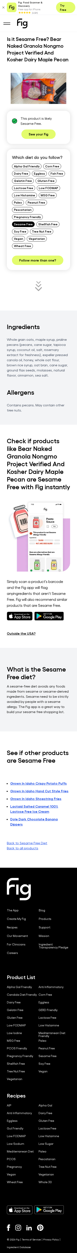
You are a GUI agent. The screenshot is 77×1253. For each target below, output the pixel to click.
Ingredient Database (19, 1247)
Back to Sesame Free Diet (27, 843)
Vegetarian (37, 238)
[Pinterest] (40, 1227)
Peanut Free (36, 202)
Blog (42, 910)
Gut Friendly (15, 1128)
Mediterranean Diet (20, 1151)
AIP (9, 1105)
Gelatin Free (23, 180)
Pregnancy (14, 1166)
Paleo (18, 202)
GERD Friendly (48, 1009)
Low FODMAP (48, 188)
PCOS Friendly (17, 1048)
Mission (44, 935)
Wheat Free (22, 245)
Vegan (18, 238)
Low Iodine (14, 1032)
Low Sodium (15, 1143)
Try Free (63, 7)
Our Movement (17, 935)
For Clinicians (16, 944)
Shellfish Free (48, 224)
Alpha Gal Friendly (27, 166)
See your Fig (38, 134)
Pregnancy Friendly (27, 217)
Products (45, 918)
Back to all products (22, 848)
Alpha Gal (45, 1105)
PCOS (11, 1159)
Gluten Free (46, 180)
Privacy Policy (51, 1239)
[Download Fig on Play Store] (49, 1209)
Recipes (12, 927)
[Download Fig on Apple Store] (20, 1209)
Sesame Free (23, 224)
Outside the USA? (21, 633)
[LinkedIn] (29, 1227)
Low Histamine (24, 195)
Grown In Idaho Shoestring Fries (35, 799)
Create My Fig (16, 918)
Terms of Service (31, 1239)
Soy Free (20, 231)
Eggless (39, 173)
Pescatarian (22, 209)
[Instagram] (18, 1228)
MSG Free (48, 195)
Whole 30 (45, 1182)
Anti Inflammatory (51, 986)
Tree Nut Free (41, 231)
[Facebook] (8, 1227)
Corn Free (52, 166)
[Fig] (22, 23)
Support (44, 927)
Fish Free (56, 173)
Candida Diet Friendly (22, 994)
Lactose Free (23, 188)
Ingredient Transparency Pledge (53, 946)
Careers (12, 952)
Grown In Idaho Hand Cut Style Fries (39, 791)
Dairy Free (21, 173)
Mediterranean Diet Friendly (51, 1034)
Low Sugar (45, 1143)
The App (13, 910)
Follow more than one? (37, 260)
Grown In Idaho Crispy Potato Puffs (38, 783)
